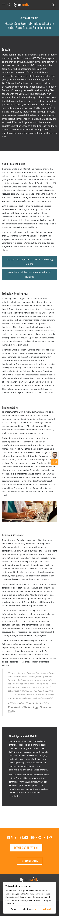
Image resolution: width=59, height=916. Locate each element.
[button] (54, 458)
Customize (28, 909)
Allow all (47, 909)
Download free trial (26, 848)
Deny (13, 909)
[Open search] (9, 4)
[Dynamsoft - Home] (21, 5)
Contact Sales (30, 861)
